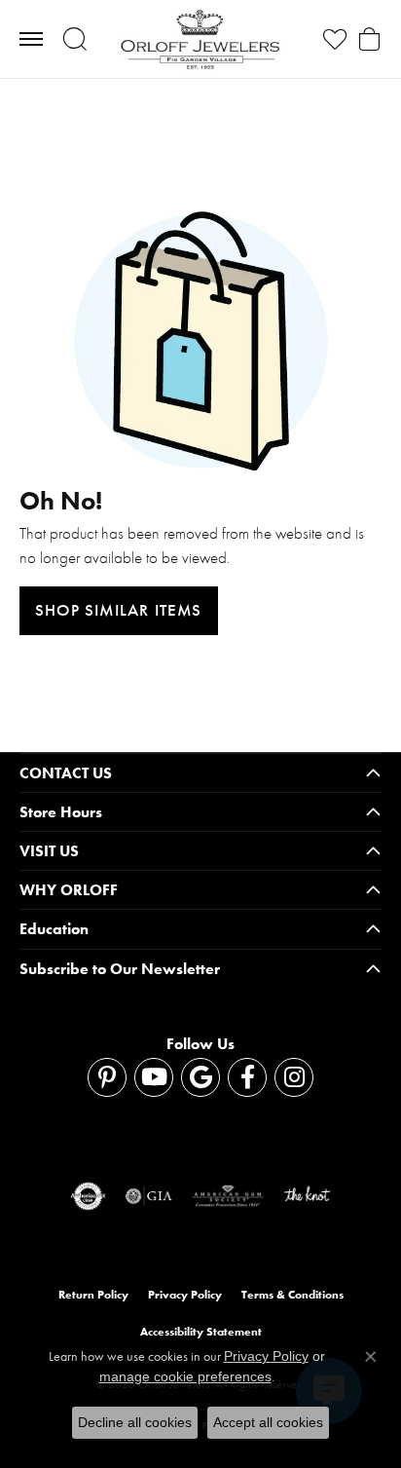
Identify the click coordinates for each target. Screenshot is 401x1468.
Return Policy (93, 1294)
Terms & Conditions (292, 1294)
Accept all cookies (268, 1422)
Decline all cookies (135, 1422)
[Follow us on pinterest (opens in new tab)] (107, 1077)
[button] (74, 38)
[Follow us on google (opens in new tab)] (200, 1077)
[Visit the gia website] (149, 1196)
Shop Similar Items (118, 610)
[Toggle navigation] (31, 39)
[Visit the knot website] (307, 1196)
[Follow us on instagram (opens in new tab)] (293, 1077)
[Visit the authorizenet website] (88, 1196)
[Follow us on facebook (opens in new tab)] (247, 1077)
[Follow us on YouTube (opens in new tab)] (153, 1077)
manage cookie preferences (185, 1376)
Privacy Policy (185, 1294)
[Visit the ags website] (228, 1196)
